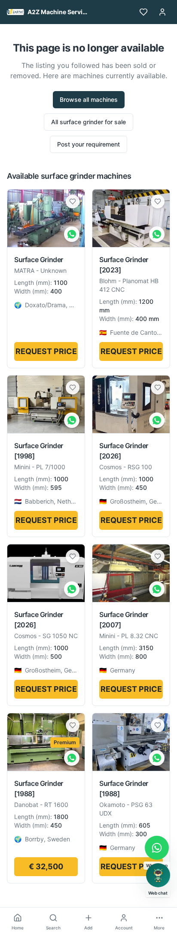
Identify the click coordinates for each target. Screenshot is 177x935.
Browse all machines (89, 99)
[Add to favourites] (72, 201)
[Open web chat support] (158, 875)
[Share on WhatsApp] (71, 234)
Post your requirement (88, 144)
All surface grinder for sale (88, 121)
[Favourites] (143, 12)
